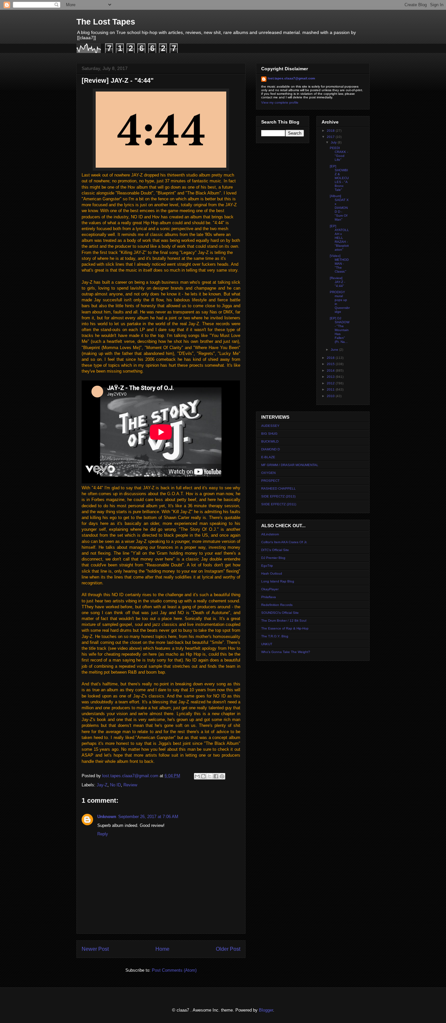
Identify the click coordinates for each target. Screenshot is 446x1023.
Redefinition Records (277, 605)
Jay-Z (102, 784)
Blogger (266, 1010)
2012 (331, 383)
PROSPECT (270, 480)
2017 (331, 137)
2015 (331, 364)
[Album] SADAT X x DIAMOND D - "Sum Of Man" (339, 207)
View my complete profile (279, 102)
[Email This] (197, 776)
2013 (331, 376)
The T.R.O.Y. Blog (274, 636)
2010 (331, 396)
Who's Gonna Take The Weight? (285, 652)
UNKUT (266, 644)
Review (130, 784)
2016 (331, 358)
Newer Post (95, 949)
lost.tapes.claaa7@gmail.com (291, 78)
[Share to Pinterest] (222, 776)
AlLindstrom (270, 534)
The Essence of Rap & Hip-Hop (285, 628)
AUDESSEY (270, 426)
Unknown (106, 816)
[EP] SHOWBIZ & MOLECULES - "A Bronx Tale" (339, 178)
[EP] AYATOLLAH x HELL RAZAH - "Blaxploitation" (339, 237)
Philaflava (268, 597)
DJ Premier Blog (273, 558)
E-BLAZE (268, 457)
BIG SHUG (269, 433)
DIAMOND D (270, 449)
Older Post (228, 949)
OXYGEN (268, 473)
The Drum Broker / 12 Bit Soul (283, 620)
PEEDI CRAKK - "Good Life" (339, 153)
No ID (115, 784)
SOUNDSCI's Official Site (280, 612)
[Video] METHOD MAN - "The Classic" (339, 263)
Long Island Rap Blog (277, 581)
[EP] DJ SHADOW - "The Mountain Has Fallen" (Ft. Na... (339, 330)
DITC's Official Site (275, 550)
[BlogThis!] (203, 776)
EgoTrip (267, 565)
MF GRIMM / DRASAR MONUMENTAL (289, 465)
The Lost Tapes (105, 21)
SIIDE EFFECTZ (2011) (278, 504)
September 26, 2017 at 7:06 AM (148, 816)
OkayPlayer (270, 589)
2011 (331, 389)
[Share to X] (209, 776)
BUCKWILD (270, 441)
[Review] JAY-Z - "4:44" (337, 282)
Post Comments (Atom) (174, 970)
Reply (102, 833)
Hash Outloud (271, 573)
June (335, 349)
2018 (331, 130)
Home (162, 949)
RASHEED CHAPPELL (278, 488)
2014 (331, 370)
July (334, 142)
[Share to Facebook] (216, 776)
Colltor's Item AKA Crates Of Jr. (284, 542)
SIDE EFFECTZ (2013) (278, 496)
